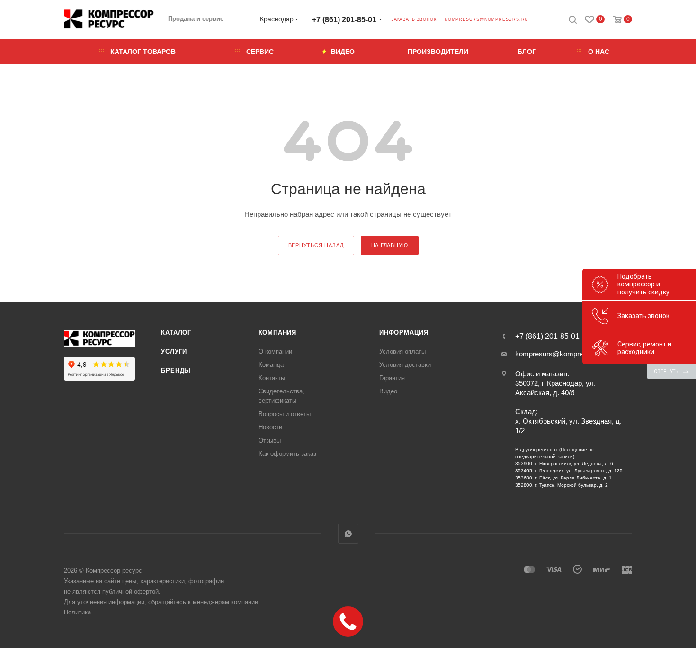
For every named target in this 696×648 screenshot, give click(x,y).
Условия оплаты (402, 351)
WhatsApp (348, 534)
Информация (403, 332)
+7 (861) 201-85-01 (344, 20)
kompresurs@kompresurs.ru (486, 19)
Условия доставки (405, 364)
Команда (271, 364)
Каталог (176, 332)
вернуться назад (316, 245)
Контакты (272, 378)
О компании (275, 351)
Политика (77, 612)
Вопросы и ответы (285, 413)
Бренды (176, 370)
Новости (270, 427)
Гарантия (392, 378)
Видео (388, 391)
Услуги (174, 351)
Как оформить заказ (287, 453)
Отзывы (270, 440)
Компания (277, 332)
